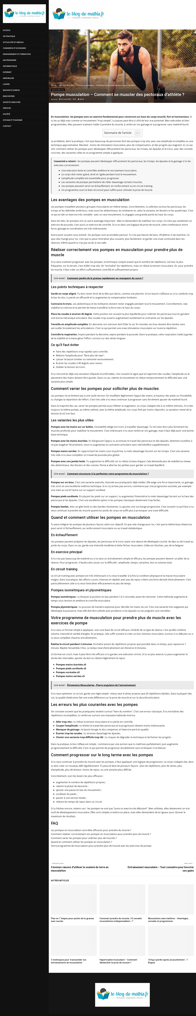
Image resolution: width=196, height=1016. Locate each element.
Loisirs (6, 84)
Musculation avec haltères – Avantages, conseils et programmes (168, 920)
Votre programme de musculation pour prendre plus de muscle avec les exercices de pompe (101, 845)
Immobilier (8, 78)
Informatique (10, 66)
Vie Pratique (9, 36)
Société (6, 114)
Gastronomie (9, 60)
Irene (55, 99)
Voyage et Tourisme (12, 120)
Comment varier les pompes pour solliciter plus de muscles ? (84, 838)
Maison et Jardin (11, 90)
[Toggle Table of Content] (136, 133)
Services (7, 108)
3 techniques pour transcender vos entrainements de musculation (68, 961)
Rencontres (9, 96)
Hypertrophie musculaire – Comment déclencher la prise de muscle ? (118, 961)
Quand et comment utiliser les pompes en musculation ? (81, 841)
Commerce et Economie (14, 48)
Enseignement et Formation (17, 54)
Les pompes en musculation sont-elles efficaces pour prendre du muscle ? (91, 830)
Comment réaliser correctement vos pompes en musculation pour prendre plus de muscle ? (101, 834)
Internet (7, 72)
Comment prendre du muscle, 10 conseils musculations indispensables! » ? (121, 920)
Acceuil (6, 30)
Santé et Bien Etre (11, 102)
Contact (7, 126)
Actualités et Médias (13, 42)
